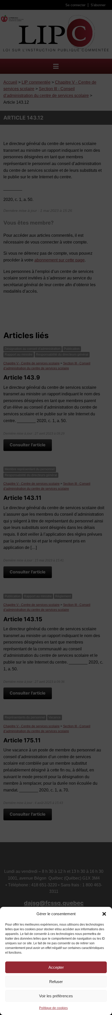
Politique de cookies (53, 1008)
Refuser (56, 981)
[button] (104, 913)
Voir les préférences (56, 996)
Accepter (56, 967)
